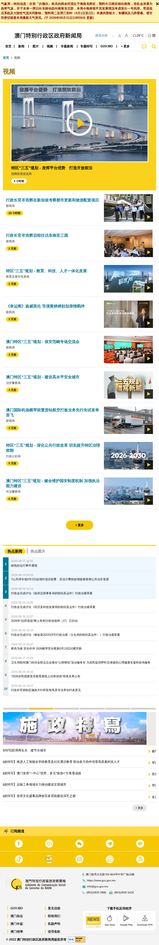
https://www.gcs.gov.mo (101, 880)
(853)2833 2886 (96, 892)
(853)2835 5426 (124, 892)
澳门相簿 (16, 931)
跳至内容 (101, 35)
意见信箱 (54, 908)
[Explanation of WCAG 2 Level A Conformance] (76, 939)
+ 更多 (149, 808)
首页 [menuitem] (8, 46)
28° (140, 35)
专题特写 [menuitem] (86, 46)
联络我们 (54, 916)
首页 (6, 57)
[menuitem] (22, 46)
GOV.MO (16, 908)
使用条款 (54, 931)
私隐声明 (54, 923)
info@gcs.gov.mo (97, 886)
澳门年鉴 (16, 923)
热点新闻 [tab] (15, 551)
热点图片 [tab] (38, 551)
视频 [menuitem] (50, 46)
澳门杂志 (16, 916)
